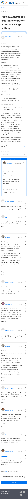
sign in (6, 471)
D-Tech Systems (9, 201)
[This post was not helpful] (25, 41)
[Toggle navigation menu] (24, 3)
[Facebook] (2, 146)
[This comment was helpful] (25, 200)
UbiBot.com (4, 7)
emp (6, 217)
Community (11, 7)
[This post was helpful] (25, 37)
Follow (14, 32)
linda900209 (8, 304)
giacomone (8, 434)
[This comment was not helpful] (25, 205)
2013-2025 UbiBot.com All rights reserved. (8, 492)
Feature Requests (20, 7)
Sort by (24, 154)
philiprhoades (9, 410)
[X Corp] (4, 146)
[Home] (10, 2)
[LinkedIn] (6, 146)
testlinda (9, 163)
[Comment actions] (23, 162)
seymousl (8, 36)
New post (14, 482)
